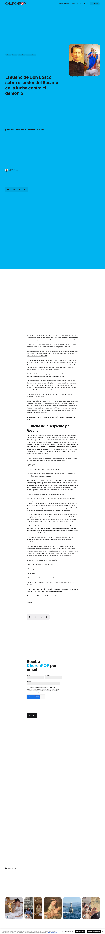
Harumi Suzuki (12, 169)
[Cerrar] (102, 931)
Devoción (14, 54)
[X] (80, 4)
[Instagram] (82, 4)
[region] (52, 931)
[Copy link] (25, 189)
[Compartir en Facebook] (8, 189)
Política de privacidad (47, 693)
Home (61, 3)
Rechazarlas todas (80, 931)
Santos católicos (31, 54)
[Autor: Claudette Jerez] (65, 916)
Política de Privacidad (52, 932)
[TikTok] (85, 4)
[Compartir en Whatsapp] (14, 189)
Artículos (66, 3)
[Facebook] (77, 4)
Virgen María (22, 54)
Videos (73, 3)
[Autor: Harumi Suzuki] (6, 170)
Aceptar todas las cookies (93, 931)
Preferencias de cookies (67, 931)
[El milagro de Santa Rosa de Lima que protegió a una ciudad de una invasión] (53, 908)
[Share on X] (19, 189)
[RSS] (87, 4)
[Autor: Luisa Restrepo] (46, 916)
